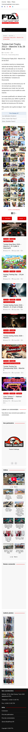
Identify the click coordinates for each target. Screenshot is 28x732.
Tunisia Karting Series (13, 54)
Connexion (5, 710)
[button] (15, 487)
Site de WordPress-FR (8, 721)
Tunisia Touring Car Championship (12, 363)
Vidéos (9, 2)
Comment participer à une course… (11, 4)
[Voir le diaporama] (14, 209)
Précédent (7, 218)
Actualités (12, 239)
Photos (13, 2)
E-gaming (19, 393)
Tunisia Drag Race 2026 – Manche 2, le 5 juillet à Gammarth (12, 246)
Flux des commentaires (8, 718)
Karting (18, 271)
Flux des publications (7, 714)
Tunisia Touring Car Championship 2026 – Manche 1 (13, 368)
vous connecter (12, 413)
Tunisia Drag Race (8, 241)
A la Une (4, 2)
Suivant (21, 218)
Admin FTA (7, 250)
